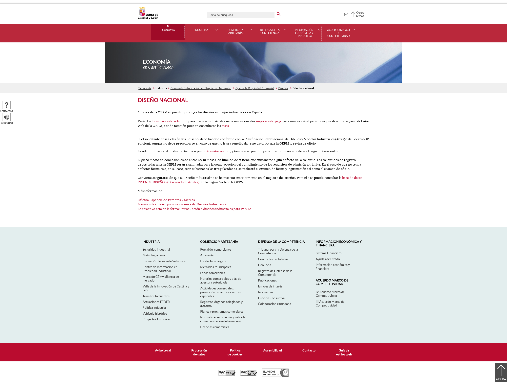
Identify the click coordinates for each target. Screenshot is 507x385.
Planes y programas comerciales (221, 311)
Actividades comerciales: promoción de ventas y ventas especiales (220, 292)
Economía (168, 30)
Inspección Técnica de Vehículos (164, 261)
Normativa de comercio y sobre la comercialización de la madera (222, 319)
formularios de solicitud (169, 121)
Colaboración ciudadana (274, 304)
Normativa (265, 292)
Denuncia (264, 265)
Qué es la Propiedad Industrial (254, 88)
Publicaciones (267, 280)
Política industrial (155, 307)
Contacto (308, 350)
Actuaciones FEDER (156, 302)
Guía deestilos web (344, 352)
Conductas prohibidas (273, 259)
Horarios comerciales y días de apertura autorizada (220, 280)
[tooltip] (346, 14)
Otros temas (360, 14)
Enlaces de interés (270, 286)
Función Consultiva (271, 298)
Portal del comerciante (215, 249)
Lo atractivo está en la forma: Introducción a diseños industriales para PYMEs (194, 209)
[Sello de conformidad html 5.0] (248, 375)
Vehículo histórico (155, 313)
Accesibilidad (272, 350)
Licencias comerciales (214, 327)
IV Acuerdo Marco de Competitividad (330, 293)
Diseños (283, 88)
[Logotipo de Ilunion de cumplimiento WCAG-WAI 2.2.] (275, 376)
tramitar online (218, 151)
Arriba (501, 379)
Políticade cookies (235, 352)
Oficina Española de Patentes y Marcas (166, 200)
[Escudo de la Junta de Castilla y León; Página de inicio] (148, 19)
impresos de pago (269, 121)
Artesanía (206, 255)
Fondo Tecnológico (213, 261)
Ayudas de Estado (328, 259)
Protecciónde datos (199, 352)
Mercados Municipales (215, 267)
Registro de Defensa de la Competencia (275, 272)
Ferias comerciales (212, 273)
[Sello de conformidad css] (226, 375)
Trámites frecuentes (156, 296)
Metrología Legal (154, 255)
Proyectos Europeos (156, 319)
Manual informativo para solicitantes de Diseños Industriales (182, 204)
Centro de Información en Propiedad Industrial (201, 88)
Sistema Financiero (328, 253)
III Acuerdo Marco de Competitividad (330, 303)
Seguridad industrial (156, 249)
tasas (225, 126)
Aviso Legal (163, 350)
